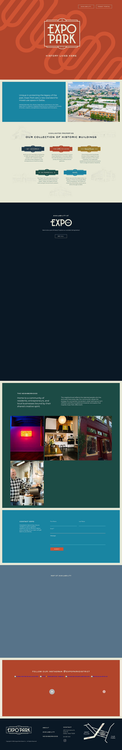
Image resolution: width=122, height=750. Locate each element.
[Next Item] (104, 691)
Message (53, 535)
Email (51, 528)
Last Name (82, 521)
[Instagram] (65, 740)
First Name (53, 521)
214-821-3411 (66, 736)
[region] (27, 438)
